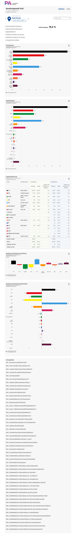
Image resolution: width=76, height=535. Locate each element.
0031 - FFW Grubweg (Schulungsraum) (16, 462)
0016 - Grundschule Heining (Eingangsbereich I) (18, 412)
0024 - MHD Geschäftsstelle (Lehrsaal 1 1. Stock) (18, 439)
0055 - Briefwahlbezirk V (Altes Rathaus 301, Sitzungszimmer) (22, 479)
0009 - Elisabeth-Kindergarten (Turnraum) (17, 389)
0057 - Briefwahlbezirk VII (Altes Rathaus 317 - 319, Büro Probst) (22, 485)
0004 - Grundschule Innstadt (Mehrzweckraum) (18, 372)
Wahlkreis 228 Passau (16, 15)
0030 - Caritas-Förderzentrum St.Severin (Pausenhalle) (20, 459)
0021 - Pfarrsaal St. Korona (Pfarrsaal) (16, 429)
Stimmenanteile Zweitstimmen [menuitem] (14, 29)
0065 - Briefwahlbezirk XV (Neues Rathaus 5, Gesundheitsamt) (22, 512)
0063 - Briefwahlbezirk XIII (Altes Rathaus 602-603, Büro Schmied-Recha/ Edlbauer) (28, 505)
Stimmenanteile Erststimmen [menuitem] (14, 26)
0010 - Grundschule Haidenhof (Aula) (16, 392)
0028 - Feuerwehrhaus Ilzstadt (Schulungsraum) (18, 452)
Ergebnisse (61, 9)
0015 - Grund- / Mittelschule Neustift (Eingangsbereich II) (21, 409)
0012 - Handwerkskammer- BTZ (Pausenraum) (18, 399)
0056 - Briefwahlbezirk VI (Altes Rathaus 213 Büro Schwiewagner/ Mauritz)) (25, 482)
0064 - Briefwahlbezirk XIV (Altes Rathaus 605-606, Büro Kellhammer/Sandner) (27, 509)
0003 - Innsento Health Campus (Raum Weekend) (19, 369)
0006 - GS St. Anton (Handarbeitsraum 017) (17, 379)
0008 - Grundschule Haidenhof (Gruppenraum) (18, 385)
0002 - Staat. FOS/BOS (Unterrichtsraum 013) (18, 365)
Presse (68, 9)
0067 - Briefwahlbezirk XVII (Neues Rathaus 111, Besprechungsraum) (24, 519)
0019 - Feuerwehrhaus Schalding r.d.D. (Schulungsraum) (20, 422)
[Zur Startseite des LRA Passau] (21, 3)
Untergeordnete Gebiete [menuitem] (12, 40)
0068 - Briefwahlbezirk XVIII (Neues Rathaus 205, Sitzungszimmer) (23, 522)
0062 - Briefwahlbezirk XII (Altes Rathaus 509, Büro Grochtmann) (23, 502)
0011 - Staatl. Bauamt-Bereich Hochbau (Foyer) (18, 395)
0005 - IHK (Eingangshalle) (13, 375)
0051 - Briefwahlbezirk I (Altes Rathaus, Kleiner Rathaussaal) (22, 465)
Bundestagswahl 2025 (15, 9)
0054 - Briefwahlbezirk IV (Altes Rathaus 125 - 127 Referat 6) (21, 475)
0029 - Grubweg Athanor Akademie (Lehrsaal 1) (18, 455)
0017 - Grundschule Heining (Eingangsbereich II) (18, 415)
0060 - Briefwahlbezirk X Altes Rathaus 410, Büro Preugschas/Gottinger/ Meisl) (27, 495)
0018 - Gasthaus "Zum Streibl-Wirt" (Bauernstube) (19, 419)
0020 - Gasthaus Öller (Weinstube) (15, 425)
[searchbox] (62, 18)
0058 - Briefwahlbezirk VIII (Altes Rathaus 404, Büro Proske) (21, 489)
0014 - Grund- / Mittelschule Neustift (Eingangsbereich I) (21, 405)
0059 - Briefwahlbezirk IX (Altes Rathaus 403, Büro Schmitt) (21, 492)
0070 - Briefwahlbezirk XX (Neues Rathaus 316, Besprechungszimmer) (24, 529)
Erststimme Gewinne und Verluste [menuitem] (15, 34)
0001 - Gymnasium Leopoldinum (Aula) (16, 362)
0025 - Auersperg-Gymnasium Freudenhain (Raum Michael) (21, 442)
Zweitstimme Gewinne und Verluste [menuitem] (15, 37)
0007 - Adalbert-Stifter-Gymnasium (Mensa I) (18, 382)
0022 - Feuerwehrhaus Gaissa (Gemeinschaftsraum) (19, 432)
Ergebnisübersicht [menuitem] (11, 31)
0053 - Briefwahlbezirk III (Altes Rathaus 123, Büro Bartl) (21, 472)
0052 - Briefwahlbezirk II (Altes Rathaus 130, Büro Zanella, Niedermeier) (25, 469)
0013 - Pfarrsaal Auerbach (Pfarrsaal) (15, 402)
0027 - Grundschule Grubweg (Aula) (15, 449)
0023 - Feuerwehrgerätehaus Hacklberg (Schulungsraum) (21, 435)
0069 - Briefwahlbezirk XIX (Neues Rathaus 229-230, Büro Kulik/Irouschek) (25, 525)
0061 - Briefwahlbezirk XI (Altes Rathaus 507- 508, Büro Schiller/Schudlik (25, 499)
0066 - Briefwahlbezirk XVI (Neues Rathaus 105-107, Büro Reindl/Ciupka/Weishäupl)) (28, 515)
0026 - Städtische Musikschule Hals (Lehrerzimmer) (19, 445)
